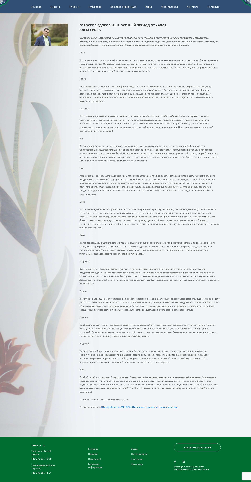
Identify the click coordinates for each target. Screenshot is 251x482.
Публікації (95, 6)
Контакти (193, 6)
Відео (148, 6)
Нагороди (213, 6)
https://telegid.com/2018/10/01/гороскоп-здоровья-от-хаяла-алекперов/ (139, 407)
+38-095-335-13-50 (41, 459)
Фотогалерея (169, 6)
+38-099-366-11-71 (41, 473)
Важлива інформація (123, 6)
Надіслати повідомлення (197, 447)
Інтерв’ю (74, 6)
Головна (36, 6)
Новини (55, 6)
